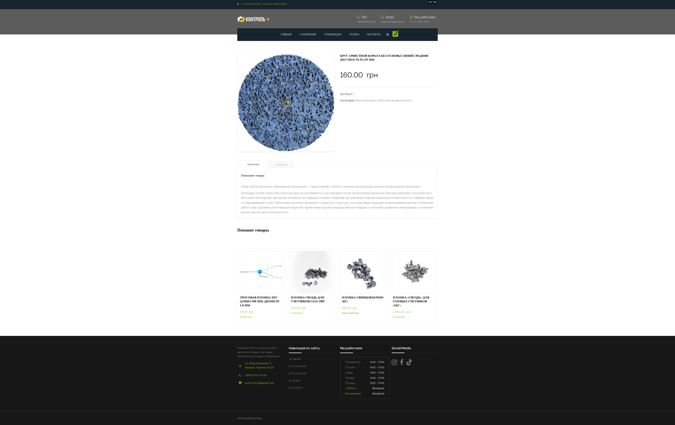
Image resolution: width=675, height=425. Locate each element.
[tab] (253, 164)
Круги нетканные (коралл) (394, 100)
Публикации (332, 34)
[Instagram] (394, 362)
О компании (308, 34)
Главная (286, 34)
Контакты (373, 34)
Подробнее (363, 272)
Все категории (365, 100)
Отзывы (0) (281, 165)
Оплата (354, 34)
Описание (253, 164)
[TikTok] (409, 362)
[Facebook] (402, 362)
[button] (261, 272)
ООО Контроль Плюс (249, 418)
